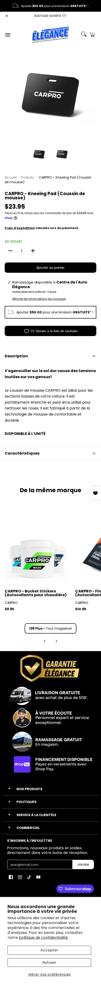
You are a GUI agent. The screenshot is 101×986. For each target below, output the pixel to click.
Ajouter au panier (50, 267)
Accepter (49, 950)
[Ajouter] (33, 251)
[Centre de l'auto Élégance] (50, 34)
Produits (27, 177)
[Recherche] (83, 34)
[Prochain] (93, 95)
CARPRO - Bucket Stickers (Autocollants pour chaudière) (36, 593)
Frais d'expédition (20, 228)
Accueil (11, 177)
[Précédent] (8, 95)
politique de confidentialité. (43, 937)
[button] (92, 34)
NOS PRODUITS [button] (29, 789)
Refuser (49, 962)
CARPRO (11, 602)
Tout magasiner (50, 628)
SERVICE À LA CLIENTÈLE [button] (36, 815)
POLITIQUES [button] (26, 801)
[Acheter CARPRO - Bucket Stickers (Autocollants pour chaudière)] (37, 552)
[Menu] (7, 34)
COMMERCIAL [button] (28, 827)
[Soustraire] (10, 251)
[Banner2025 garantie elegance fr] (50, 714)
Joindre (83, 864)
